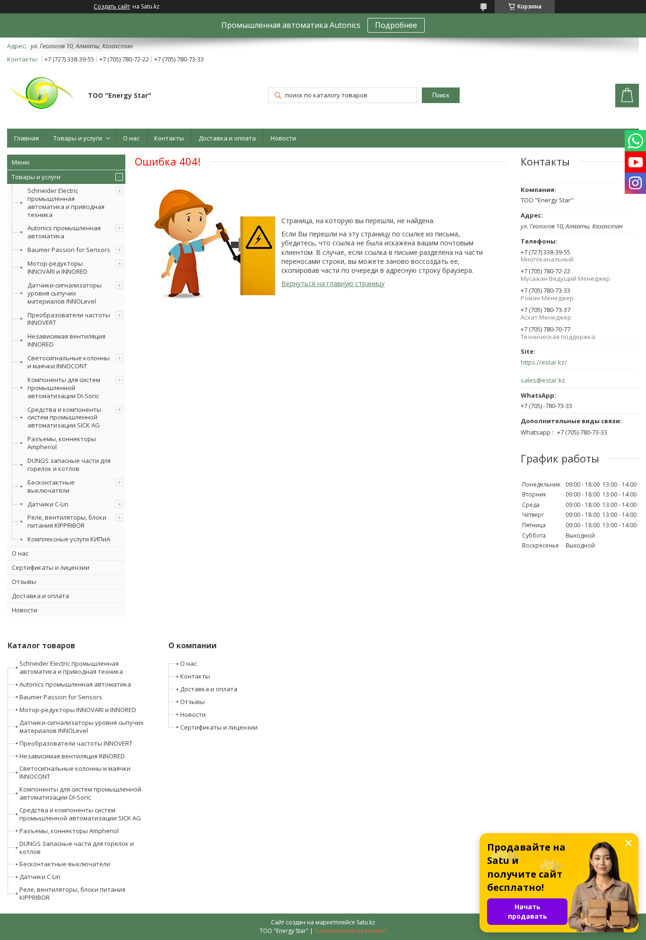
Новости (283, 138)
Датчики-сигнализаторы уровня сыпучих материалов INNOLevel (64, 293)
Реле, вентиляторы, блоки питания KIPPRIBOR (66, 521)
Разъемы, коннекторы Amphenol (61, 443)
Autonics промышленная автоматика (64, 232)
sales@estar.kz (543, 380)
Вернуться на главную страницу (332, 283)
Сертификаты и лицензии (50, 567)
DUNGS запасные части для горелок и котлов (69, 464)
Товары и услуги (77, 138)
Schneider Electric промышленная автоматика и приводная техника (66, 202)
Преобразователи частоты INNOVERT (68, 319)
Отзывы (24, 581)
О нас (131, 138)
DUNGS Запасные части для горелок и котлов (76, 847)
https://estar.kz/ (544, 362)
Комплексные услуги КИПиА (68, 539)
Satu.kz (366, 922)
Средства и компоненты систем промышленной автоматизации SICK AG (64, 417)
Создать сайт (112, 6)
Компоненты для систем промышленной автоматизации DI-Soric (63, 387)
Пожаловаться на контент (350, 931)
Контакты (169, 138)
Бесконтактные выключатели (51, 486)
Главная (26, 138)
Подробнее (396, 25)
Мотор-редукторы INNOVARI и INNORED (57, 267)
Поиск (440, 95)
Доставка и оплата (227, 138)
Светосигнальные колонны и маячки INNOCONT (68, 362)
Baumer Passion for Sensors (68, 249)
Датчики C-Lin (48, 504)
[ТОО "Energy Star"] (43, 96)
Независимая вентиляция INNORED (66, 340)
